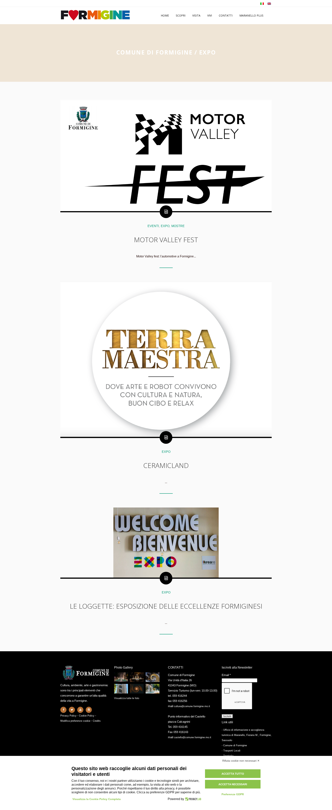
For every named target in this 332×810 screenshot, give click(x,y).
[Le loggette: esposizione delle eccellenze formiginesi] (166, 542)
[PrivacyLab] (192, 799)
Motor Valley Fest (166, 239)
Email (226, 675)
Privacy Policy (68, 715)
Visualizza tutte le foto (126, 698)
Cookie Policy (86, 715)
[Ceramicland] (166, 359)
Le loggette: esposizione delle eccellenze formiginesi (166, 606)
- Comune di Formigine (234, 745)
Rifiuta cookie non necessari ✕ (241, 760)
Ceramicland (166, 465)
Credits (97, 720)
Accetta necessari (232, 784)
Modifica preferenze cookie (75, 720)
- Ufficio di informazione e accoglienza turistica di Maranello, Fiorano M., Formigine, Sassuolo (246, 735)
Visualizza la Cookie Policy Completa (96, 799)
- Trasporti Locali (231, 750)
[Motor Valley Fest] (166, 155)
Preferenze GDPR (233, 794)
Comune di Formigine (154, 52)
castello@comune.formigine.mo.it (192, 737)
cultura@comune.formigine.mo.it (192, 706)
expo (165, 226)
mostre (178, 226)
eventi (153, 226)
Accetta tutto (233, 773)
